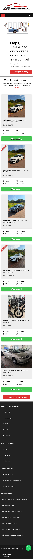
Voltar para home (19, 72)
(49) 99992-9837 (9, 505)
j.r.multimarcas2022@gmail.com (14, 535)
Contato (7, 461)
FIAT (6, 424)
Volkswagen (8, 418)
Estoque (7, 455)
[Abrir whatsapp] (28, 548)
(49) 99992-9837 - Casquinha (13, 511)
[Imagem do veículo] (16, 106)
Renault (7, 435)
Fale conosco (9, 474)
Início (6, 449)
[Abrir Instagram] (24, 549)
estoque (17, 87)
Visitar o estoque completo (13, 480)
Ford (6, 430)
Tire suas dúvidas (10, 486)
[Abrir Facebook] (18, 549)
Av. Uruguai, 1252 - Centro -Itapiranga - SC (17, 499)
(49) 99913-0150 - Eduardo (12, 517)
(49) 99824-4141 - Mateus (12, 529)
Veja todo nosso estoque (18, 397)
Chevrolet (8, 412)
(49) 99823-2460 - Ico (11, 523)
